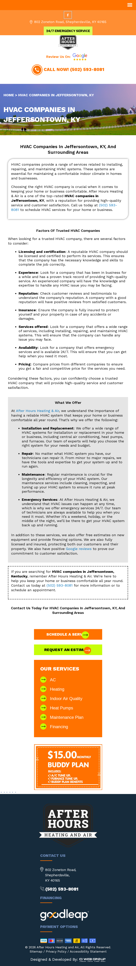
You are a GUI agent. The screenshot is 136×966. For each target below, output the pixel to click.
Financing (59, 726)
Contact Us (20, 608)
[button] (130, 5)
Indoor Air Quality (66, 698)
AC (53, 679)
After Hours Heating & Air (37, 411)
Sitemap (36, 951)
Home (9, 95)
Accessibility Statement (88, 951)
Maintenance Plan (66, 717)
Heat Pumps (61, 708)
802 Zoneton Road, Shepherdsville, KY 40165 (70, 22)
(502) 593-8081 (87, 69)
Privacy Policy (56, 951)
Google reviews (79, 549)
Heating (57, 689)
